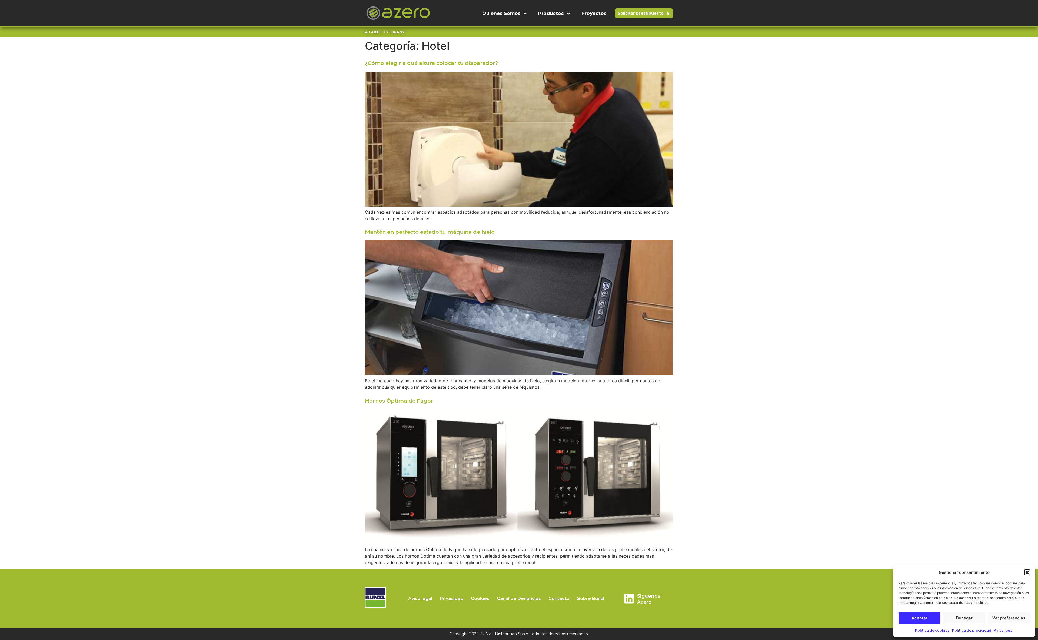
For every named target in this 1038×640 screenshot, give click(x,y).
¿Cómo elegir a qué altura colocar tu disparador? (431, 63)
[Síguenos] (629, 598)
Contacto (559, 598)
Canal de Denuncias (519, 598)
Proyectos (594, 13)
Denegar (964, 618)
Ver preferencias (1008, 618)
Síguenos (648, 596)
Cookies (480, 598)
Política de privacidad (971, 630)
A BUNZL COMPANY (385, 32)
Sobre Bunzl (590, 598)
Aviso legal (1003, 630)
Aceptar (919, 618)
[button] (1027, 572)
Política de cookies (932, 630)
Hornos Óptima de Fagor (399, 400)
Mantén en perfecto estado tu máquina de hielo (430, 232)
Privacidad (451, 598)
